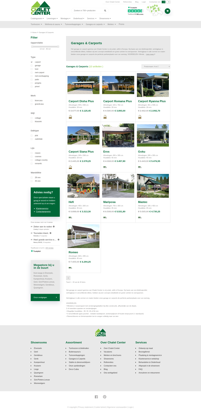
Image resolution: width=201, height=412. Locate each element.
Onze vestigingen (40, 297)
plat (36, 135)
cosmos (38, 156)
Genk (36, 359)
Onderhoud (78, 18)
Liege (36, 369)
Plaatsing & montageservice (150, 355)
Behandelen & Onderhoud (149, 362)
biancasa (38, 100)
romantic (38, 163)
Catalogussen (36, 18)
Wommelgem (39, 383)
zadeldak (38, 139)
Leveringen (51, 18)
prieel (37, 86)
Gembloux (38, 355)
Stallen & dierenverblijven (79, 362)
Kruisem (37, 366)
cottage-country (41, 160)
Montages (65, 18)
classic (38, 153)
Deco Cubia (74, 369)
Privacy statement (85, 407)
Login (144, 2)
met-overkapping (42, 76)
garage (38, 65)
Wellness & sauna (52, 24)
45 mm (37, 181)
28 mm (37, 177)
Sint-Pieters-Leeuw (42, 380)
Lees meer (150, 54)
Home (34, 32)
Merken (111, 24)
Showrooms (104, 18)
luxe (36, 69)
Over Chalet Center (113, 2)
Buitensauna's (75, 352)
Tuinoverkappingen (73, 24)
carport (38, 62)
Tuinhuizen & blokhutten (79, 348)
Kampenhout (39, 362)
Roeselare (38, 376)
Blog (136, 2)
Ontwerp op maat (146, 348)
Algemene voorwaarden (117, 407)
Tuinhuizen (35, 24)
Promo (121, 24)
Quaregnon (38, 373)
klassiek (38, 121)
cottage (38, 118)
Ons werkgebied (110, 373)
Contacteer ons (155, 2)
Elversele (38, 348)
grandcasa (39, 104)
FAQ (140, 369)
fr (168, 2)
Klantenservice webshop (149, 359)
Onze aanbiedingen (77, 366)
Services (91, 18)
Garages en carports (94, 24)
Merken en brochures (112, 355)
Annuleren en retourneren (149, 373)
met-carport (39, 72)
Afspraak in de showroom (149, 366)
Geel (36, 352)
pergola (38, 83)
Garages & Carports (77, 359)
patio (37, 79)
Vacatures (108, 352)
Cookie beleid (100, 407)
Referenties (127, 2)
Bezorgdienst (144, 352)
